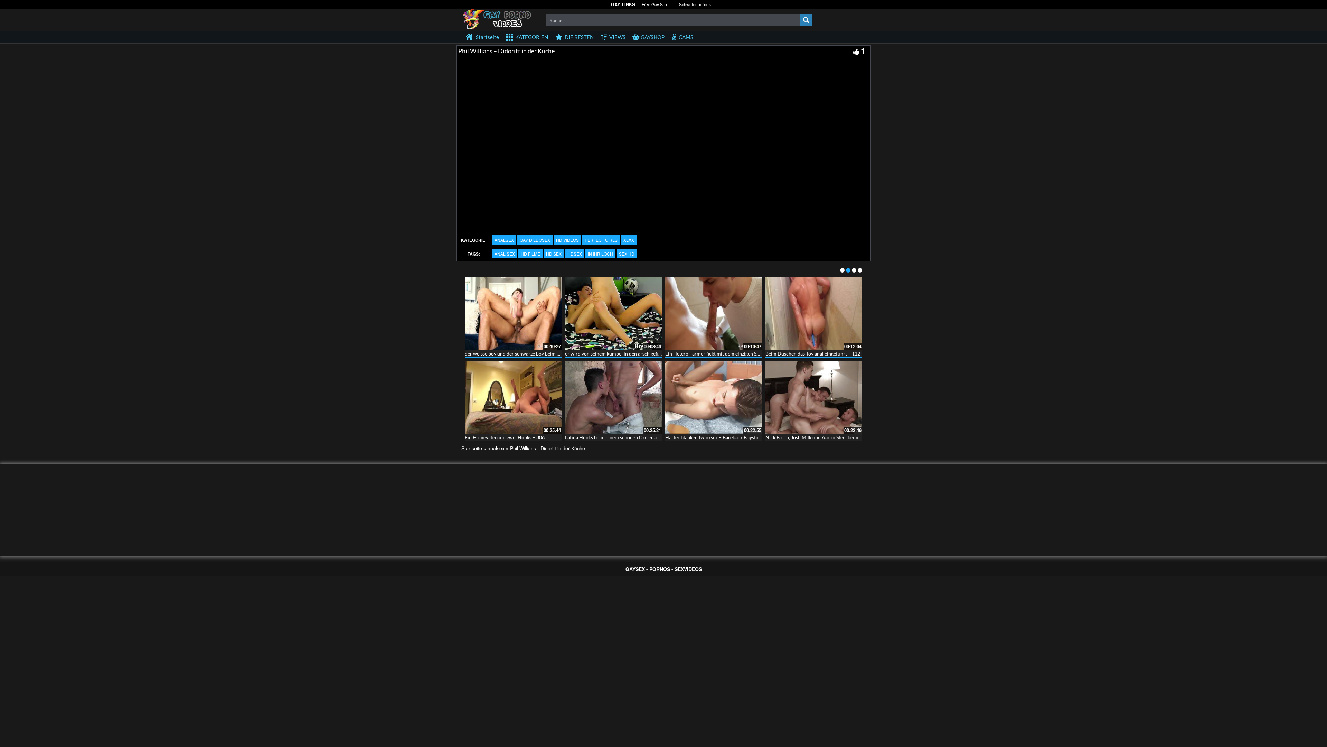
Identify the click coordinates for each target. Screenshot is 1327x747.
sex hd (626, 254)
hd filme (530, 254)
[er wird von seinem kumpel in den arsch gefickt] (613, 313)
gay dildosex (535, 240)
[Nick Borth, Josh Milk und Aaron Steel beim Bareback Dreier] (813, 397)
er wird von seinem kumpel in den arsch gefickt (615, 354)
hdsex (574, 254)
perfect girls (601, 240)
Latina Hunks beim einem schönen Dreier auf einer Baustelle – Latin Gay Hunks (649, 437)
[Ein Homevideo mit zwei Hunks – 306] (513, 397)
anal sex (505, 254)
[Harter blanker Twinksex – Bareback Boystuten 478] (713, 397)
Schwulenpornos (695, 4)
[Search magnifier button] (806, 20)
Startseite (471, 448)
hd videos (567, 240)
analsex (504, 240)
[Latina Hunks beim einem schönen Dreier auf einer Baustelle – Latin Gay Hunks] (613, 397)
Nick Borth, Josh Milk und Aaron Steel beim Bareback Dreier (830, 437)
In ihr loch (600, 254)
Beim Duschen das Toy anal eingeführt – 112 (812, 354)
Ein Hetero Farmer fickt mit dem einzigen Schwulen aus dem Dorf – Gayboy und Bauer (757, 354)
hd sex (554, 254)
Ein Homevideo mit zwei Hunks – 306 (505, 437)
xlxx (628, 240)
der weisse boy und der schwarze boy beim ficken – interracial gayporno (541, 354)
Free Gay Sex (654, 4)
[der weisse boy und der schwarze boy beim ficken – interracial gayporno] (513, 313)
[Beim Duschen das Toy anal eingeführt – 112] (813, 313)
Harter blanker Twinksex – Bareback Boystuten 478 (720, 437)
